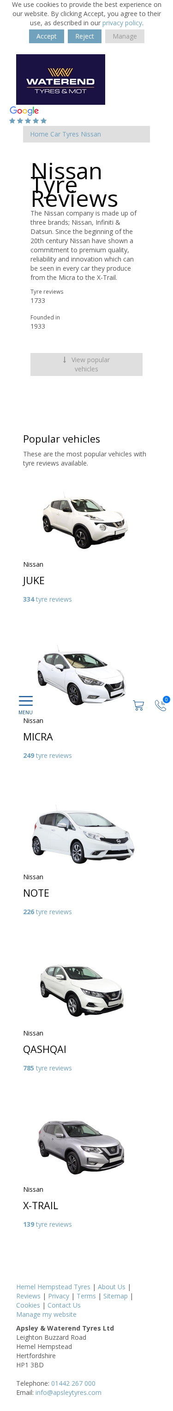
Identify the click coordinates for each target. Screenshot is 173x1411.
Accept (46, 36)
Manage (125, 36)
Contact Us (64, 1305)
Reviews (28, 1296)
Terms (86, 1296)
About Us (111, 1286)
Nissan (91, 134)
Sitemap (115, 1296)
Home (39, 134)
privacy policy (122, 22)
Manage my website (46, 1314)
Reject (84, 36)
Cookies (28, 1305)
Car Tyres (64, 134)
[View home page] (60, 78)
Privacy (58, 1296)
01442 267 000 (73, 1383)
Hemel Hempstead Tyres (53, 1286)
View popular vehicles (90, 364)
